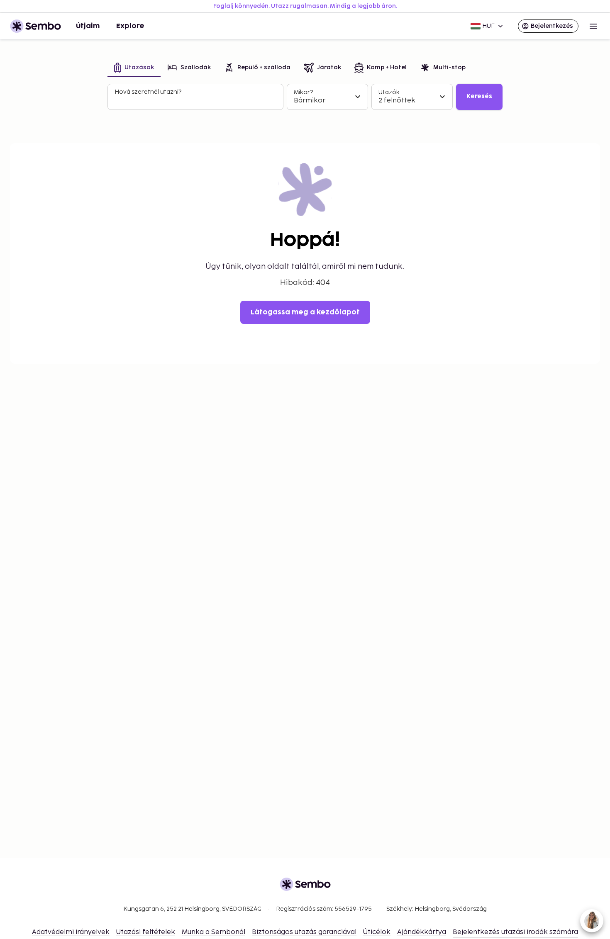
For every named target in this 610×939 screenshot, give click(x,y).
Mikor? (303, 92)
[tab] (134, 68)
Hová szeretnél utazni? (148, 91)
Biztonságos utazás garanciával (304, 932)
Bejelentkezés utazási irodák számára (515, 932)
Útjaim (88, 26)
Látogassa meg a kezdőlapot (305, 312)
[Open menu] (593, 26)
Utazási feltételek (145, 932)
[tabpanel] (305, 97)
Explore (130, 26)
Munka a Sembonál (213, 932)
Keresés (479, 96)
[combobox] (196, 100)
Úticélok (376, 932)
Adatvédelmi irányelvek (71, 932)
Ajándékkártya (421, 932)
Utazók (389, 92)
